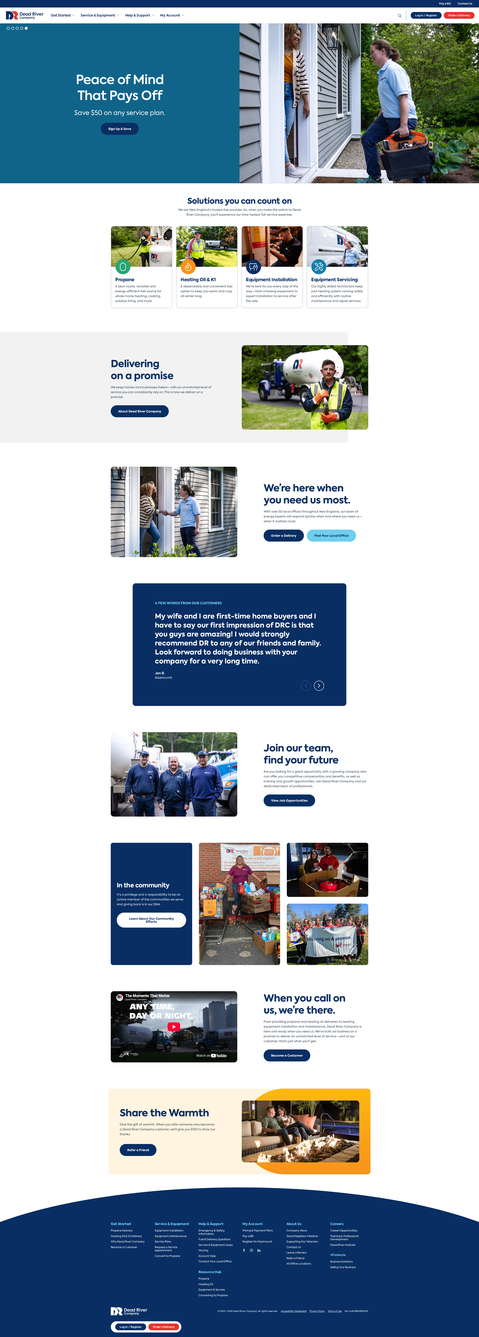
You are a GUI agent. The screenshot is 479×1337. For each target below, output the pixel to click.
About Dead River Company (139, 411)
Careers (336, 1223)
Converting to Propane (213, 1295)
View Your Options (120, 132)
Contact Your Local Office (215, 1261)
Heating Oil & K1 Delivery (126, 1236)
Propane (204, 1279)
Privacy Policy (317, 1311)
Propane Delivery (122, 1231)
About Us (293, 1223)
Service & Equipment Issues (216, 1245)
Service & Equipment (98, 15)
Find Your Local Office (331, 535)
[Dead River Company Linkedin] (259, 1250)
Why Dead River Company (128, 1242)
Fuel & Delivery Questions (215, 1239)
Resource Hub (210, 1271)
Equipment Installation (169, 1231)
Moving (203, 1250)
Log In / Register (426, 15)
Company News (296, 1231)
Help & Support (137, 15)
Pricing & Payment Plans (257, 1231)
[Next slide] (319, 686)
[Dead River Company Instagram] (251, 1250)
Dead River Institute (343, 1245)
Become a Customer (287, 1055)
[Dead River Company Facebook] (244, 1250)
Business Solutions (341, 1262)
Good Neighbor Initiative (302, 1236)
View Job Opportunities (289, 800)
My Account (170, 15)
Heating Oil (206, 1284)
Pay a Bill (445, 4)
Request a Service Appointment (166, 1249)
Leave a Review (296, 1253)
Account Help (207, 1256)
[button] (75, 15)
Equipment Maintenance (171, 1236)
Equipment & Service (212, 1290)
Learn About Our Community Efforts (151, 920)
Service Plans (163, 1242)
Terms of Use (335, 1311)
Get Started (61, 15)
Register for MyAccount (257, 1242)
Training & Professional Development (344, 1238)
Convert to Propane (167, 1256)
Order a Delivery (459, 15)
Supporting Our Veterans (302, 1242)
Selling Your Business (343, 1267)
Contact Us (465, 4)
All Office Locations (298, 1264)
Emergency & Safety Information (212, 1232)
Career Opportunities (343, 1231)
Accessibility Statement (293, 1311)
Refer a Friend (138, 1150)
